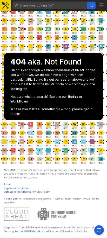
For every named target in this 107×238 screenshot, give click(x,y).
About (7, 184)
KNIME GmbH (31, 231)
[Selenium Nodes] (56, 214)
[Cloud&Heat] (16, 214)
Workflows (19, 101)
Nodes (73, 97)
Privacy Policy (41, 191)
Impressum (10, 188)
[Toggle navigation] (101, 5)
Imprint (24, 188)
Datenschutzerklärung (17, 191)
